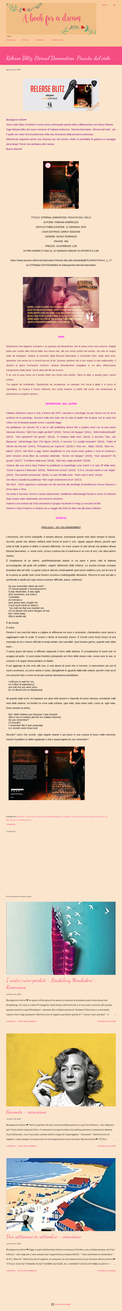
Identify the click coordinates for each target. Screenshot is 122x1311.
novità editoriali (86, 817)
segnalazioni (25, 820)
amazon (20, 817)
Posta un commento (27, 1021)
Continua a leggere (106, 1021)
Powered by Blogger (62, 1304)
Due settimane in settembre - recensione (43, 1236)
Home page (10, 40)
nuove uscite (101, 817)
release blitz (12, 820)
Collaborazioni (57, 40)
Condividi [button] (10, 824)
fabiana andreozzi (54, 817)
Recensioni (40, 40)
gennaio (67, 817)
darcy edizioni (38, 817)
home (74, 817)
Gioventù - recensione (26, 1112)
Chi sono (25, 40)
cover (27, 817)
